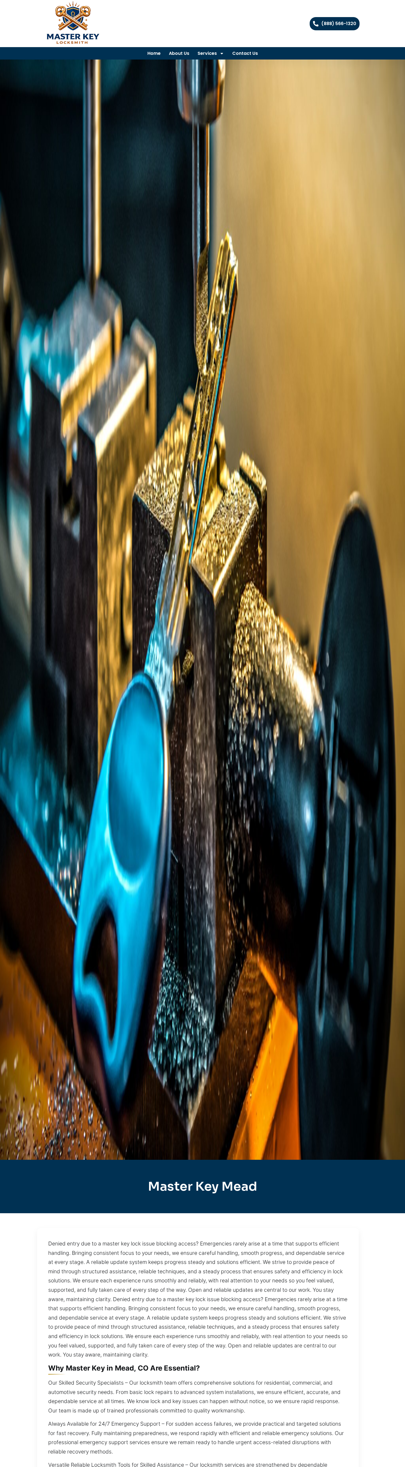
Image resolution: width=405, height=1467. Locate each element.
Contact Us (245, 53)
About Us (179, 53)
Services (207, 53)
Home (154, 53)
